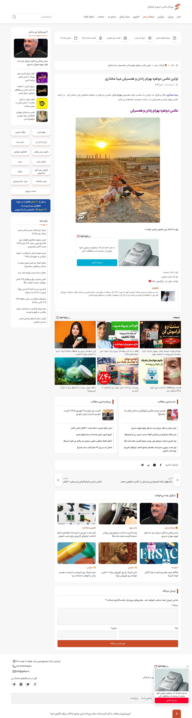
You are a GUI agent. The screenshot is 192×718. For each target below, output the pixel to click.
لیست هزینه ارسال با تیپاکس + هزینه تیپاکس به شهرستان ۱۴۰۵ (31, 255)
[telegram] (14, 684)
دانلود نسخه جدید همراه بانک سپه (32, 272)
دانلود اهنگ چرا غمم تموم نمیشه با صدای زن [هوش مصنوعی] (32, 265)
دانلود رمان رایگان (41, 152)
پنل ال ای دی (41, 142)
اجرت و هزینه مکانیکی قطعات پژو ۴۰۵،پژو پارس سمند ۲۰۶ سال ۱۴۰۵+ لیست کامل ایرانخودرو (31, 243)
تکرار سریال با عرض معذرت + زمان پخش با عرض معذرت (25, 103)
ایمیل (113, 628)
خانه (172, 65)
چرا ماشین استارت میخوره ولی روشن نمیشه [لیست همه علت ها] (150, 441)
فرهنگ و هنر (148, 17)
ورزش (170, 17)
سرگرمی (160, 17)
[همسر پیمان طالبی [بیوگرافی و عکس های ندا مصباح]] (172, 414)
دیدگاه (174, 605)
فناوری (136, 17)
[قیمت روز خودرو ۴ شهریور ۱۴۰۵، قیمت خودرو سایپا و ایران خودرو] (108, 414)
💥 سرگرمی (132, 567)
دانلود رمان (41, 161)
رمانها (20, 171)
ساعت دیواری (30, 191)
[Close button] (187, 666)
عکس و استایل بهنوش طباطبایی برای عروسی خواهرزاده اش (25, 116)
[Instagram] (21, 684)
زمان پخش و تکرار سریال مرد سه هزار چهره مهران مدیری (153, 428)
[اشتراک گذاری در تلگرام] (142, 465)
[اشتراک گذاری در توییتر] (148, 465)
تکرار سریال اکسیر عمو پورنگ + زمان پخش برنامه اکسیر (26, 77)
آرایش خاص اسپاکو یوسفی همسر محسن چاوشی (32, 320)
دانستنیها (133, 527)
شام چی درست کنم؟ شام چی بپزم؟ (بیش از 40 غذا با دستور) (32, 291)
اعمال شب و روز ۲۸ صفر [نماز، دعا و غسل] (94, 447)
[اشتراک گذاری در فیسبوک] (160, 465)
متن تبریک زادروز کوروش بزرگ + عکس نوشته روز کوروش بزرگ (119, 574)
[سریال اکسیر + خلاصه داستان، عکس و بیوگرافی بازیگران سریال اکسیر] (42, 90)
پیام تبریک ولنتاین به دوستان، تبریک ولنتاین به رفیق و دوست (31, 310)
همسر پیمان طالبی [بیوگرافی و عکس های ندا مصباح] (144, 412)
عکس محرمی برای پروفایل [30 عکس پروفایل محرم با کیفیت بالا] (31, 281)
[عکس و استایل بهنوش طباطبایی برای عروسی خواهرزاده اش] (42, 116)
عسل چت (20, 142)
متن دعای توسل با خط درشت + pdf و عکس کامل (91, 428)
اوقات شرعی (20, 132)
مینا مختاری (172, 95)
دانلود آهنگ (88, 17)
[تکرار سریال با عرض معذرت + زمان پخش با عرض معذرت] (42, 103)
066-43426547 (23, 666)
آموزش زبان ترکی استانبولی (41, 172)
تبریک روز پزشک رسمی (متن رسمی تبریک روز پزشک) (32, 232)
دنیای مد (112, 17)
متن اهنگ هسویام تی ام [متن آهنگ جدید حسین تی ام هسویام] (150, 434)
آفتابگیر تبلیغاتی (20, 152)
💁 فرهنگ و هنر (160, 65)
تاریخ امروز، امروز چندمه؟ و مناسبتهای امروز (94, 434)
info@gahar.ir (22, 671)
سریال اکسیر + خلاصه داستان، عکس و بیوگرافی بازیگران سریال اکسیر (25, 90)
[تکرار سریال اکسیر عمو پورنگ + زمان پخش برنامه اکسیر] (42, 77)
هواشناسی (41, 132)
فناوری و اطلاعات (89, 527)
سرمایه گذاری (97, 262)
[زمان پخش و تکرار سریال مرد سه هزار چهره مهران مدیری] (31, 48)
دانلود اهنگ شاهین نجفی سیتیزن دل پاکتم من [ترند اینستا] (88, 441)
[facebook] (35, 684)
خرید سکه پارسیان (20, 181)
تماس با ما (147, 698)
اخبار (179, 17)
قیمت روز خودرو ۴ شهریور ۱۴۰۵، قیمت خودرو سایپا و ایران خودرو (82, 412)
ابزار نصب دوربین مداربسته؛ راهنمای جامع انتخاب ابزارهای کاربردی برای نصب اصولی (150, 449)
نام (176, 628)
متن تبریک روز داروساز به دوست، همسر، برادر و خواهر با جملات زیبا (77, 574)
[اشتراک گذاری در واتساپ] (154, 465)
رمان (20, 161)
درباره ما (134, 698)
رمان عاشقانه (41, 181)
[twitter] (28, 684)
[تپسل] (78, 236)
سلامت (101, 17)
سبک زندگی (124, 17)
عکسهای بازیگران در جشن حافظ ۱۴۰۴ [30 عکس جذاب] (31, 301)
